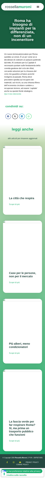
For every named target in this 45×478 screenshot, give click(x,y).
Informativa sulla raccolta (15, 475)
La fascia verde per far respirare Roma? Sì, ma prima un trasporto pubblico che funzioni (22, 428)
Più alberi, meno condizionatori (19, 345)
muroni (18, 7)
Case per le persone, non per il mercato (22, 274)
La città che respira (21, 198)
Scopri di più (14, 204)
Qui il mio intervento (12, 94)
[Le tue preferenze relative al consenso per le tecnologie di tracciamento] (4, 474)
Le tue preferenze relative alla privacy (23, 471)
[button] (38, 7)
